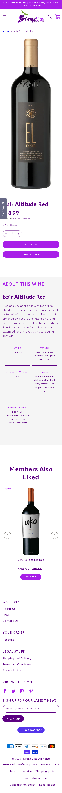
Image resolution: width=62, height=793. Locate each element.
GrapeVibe (30, 759)
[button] (4, 17)
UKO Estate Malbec (30, 560)
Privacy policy (49, 764)
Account (8, 639)
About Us (9, 609)
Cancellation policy (23, 785)
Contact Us (10, 621)
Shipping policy (45, 771)
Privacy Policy (12, 670)
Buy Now (31, 245)
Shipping (7, 218)
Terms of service (20, 771)
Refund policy (27, 764)
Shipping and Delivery (17, 658)
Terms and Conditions (17, 664)
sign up (13, 719)
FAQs (6, 615)
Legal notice (47, 785)
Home (6, 31)
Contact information (33, 778)
